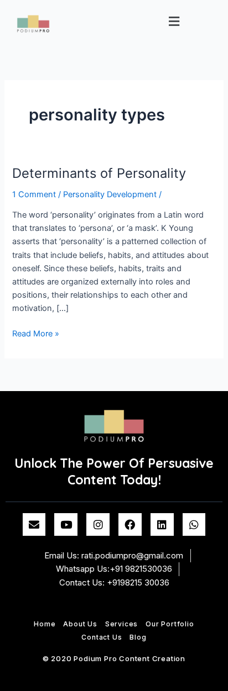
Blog (137, 637)
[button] (174, 21)
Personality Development (110, 194)
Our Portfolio (170, 624)
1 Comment (34, 194)
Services (121, 624)
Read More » (35, 333)
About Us (80, 624)
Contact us (101, 637)
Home (44, 624)
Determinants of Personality (99, 173)
